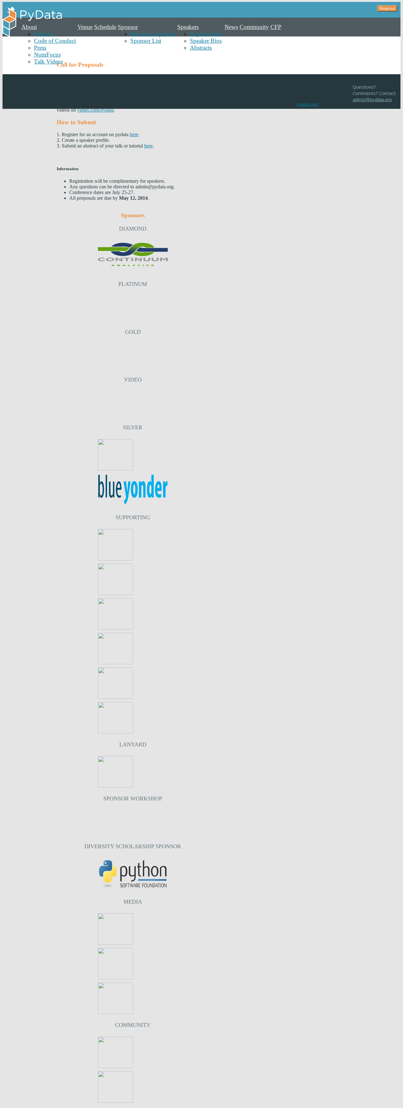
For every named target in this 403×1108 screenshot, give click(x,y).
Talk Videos (48, 61)
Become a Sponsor (153, 34)
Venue (85, 27)
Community (254, 27)
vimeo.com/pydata (95, 110)
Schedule (105, 27)
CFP (275, 27)
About (29, 27)
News (231, 27)
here (134, 134)
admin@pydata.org (372, 99)
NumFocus (47, 54)
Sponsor (128, 27)
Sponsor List (145, 40)
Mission (43, 34)
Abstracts (201, 47)
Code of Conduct (55, 40)
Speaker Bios (206, 40)
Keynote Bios (206, 34)
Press (40, 47)
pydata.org (307, 104)
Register (387, 8)
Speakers (188, 27)
